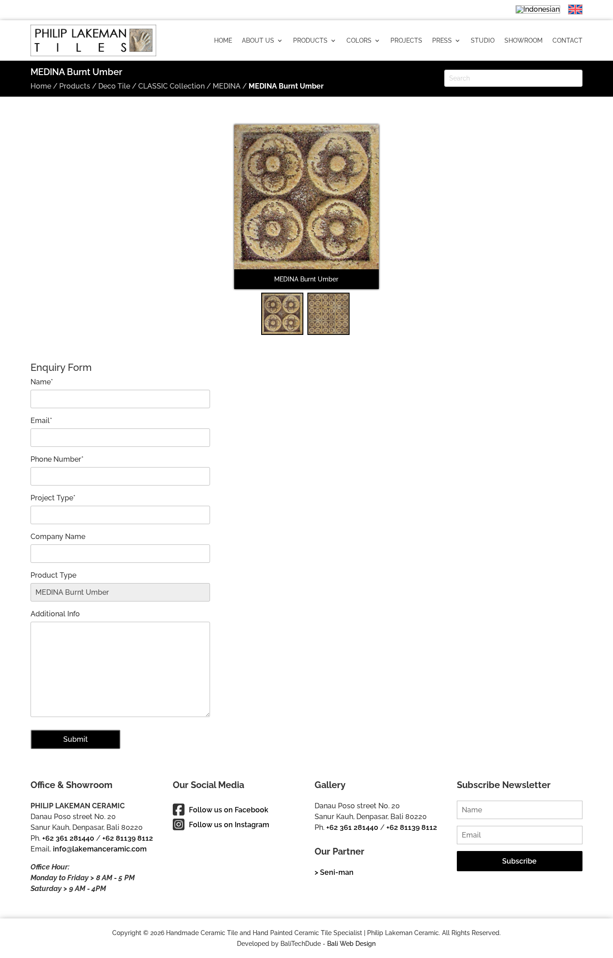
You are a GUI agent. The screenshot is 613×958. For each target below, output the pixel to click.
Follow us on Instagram (229, 824)
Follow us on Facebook (228, 810)
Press (442, 40)
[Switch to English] (571, 9)
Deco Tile (114, 86)
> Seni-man (334, 872)
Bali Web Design (351, 943)
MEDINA (227, 86)
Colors (359, 40)
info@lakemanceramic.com (100, 849)
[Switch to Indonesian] (533, 9)
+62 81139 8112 (127, 838)
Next (393, 212)
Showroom (523, 40)
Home (223, 40)
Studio (483, 40)
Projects (406, 40)
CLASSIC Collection (171, 86)
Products (310, 40)
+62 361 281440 (68, 838)
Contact (567, 40)
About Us (258, 40)
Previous (221, 212)
